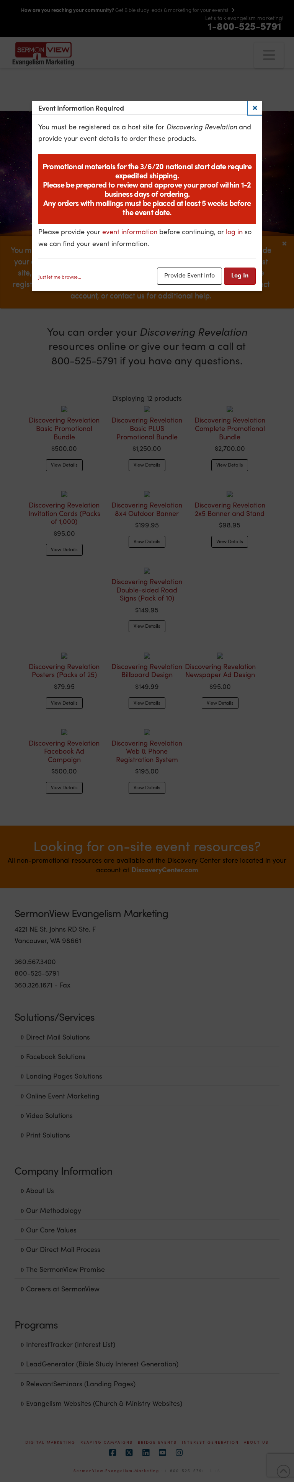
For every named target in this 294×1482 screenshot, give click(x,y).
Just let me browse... (59, 276)
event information (129, 231)
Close (255, 108)
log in (234, 231)
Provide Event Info (189, 275)
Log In (239, 275)
